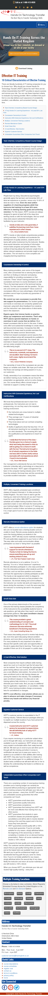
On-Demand (20, 888)
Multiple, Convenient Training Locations (17, 121)
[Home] (32, 7)
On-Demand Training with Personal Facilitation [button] (25, 53)
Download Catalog (25, 68)
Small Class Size (10, 126)
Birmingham (9, 893)
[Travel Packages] (24, 7)
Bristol (19, 893)
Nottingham (34, 908)
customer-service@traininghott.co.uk (15, 955)
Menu (42, 24)
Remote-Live (7, 888)
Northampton (21, 908)
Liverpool (8, 903)
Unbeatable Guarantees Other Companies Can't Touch (22, 134)
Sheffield (17, 913)
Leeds (39, 898)
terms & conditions (10, 973)
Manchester (29, 903)
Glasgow (29, 898)
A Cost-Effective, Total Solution (14, 129)
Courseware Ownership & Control (15, 115)
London (18, 903)
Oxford (7, 913)
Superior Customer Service (13, 131)
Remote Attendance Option (13, 123)
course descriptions (11, 964)
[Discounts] (20, 7)
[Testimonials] (16, 7)
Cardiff (28, 893)
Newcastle (8, 908)
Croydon (8, 898)
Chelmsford (39, 893)
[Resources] (28, 7)
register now (8, 968)
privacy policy (9, 975)
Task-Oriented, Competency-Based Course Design (21, 108)
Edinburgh (18, 898)
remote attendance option (23, 527)
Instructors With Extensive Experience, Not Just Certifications (24, 118)
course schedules (10, 966)
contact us (7, 971)
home (6, 978)
